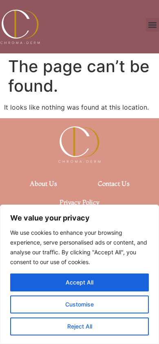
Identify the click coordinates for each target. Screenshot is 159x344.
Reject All (79, 326)
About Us (43, 183)
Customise (79, 304)
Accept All (79, 282)
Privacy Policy (79, 202)
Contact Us (114, 183)
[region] (79, 274)
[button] (152, 24)
